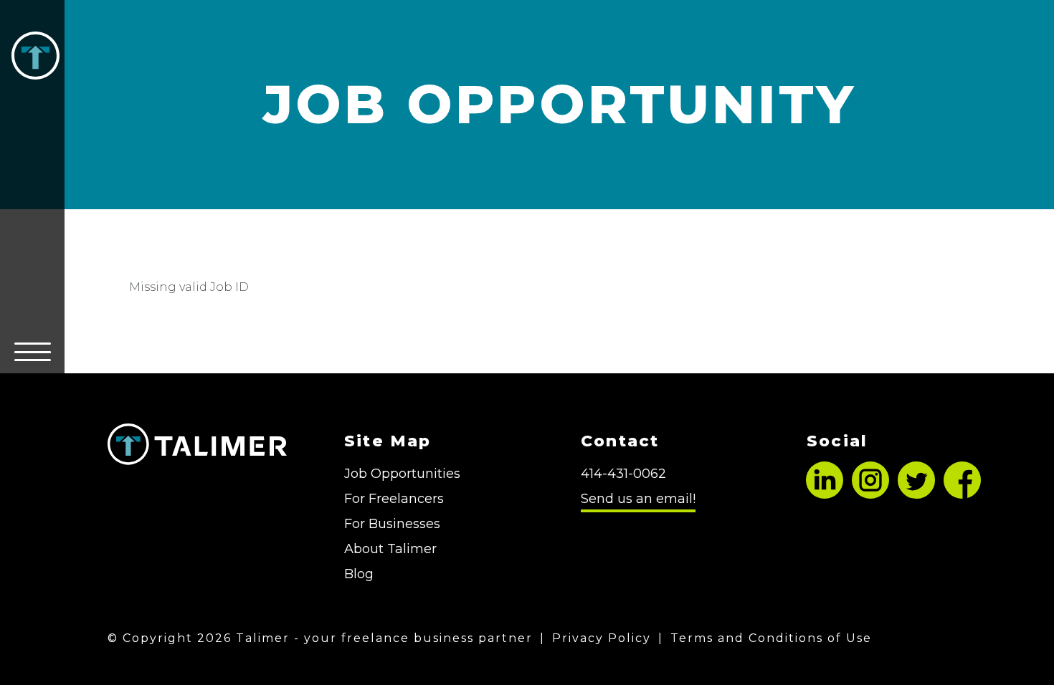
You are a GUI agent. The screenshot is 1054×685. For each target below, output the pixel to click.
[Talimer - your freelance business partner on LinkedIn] (824, 494)
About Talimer (390, 549)
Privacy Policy (601, 638)
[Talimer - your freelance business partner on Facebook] (962, 494)
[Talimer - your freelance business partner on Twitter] (916, 494)
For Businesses (392, 524)
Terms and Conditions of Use (771, 638)
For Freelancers (394, 499)
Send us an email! (638, 499)
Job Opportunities (402, 474)
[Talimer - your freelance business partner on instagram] (870, 494)
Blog (359, 574)
